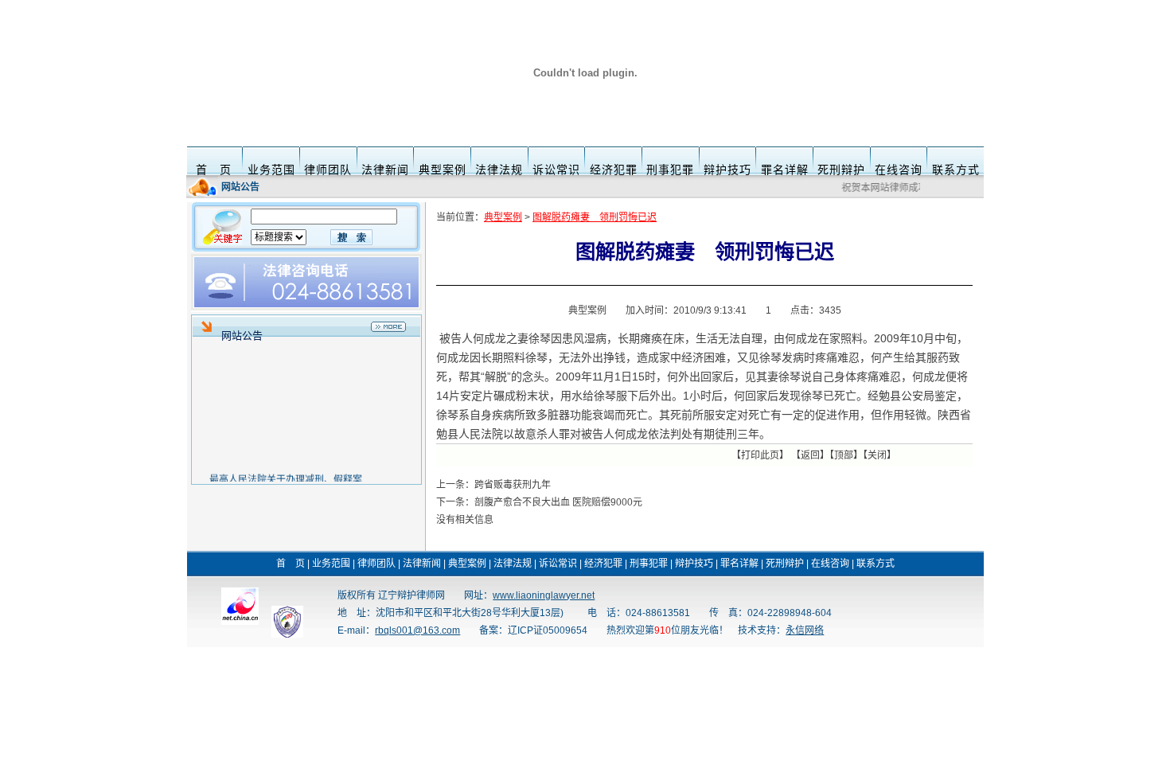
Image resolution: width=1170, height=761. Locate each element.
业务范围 (271, 169)
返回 (810, 455)
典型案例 (442, 169)
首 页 (214, 169)
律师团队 (328, 169)
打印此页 (760, 455)
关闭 (877, 455)
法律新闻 (385, 169)
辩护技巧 (727, 169)
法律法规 (499, 169)
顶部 (843, 455)
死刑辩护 (841, 169)
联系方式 (956, 169)
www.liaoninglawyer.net (544, 595)
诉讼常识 (556, 169)
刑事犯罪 (670, 169)
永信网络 (805, 630)
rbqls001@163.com (417, 630)
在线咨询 (898, 169)
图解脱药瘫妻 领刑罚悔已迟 (594, 217)
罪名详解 (785, 169)
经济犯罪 (614, 169)
